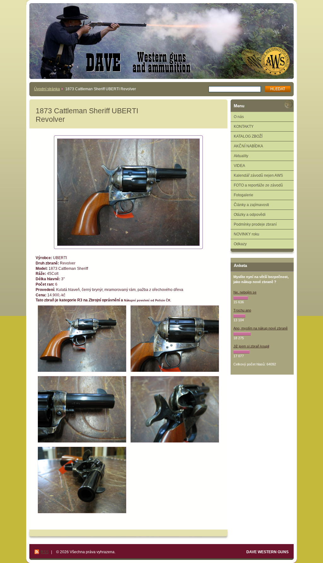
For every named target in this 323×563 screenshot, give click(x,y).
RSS (45, 552)
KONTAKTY (244, 126)
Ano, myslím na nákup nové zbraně (260, 328)
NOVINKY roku (246, 234)
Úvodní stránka (47, 89)
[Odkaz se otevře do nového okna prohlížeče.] (128, 192)
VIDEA (239, 165)
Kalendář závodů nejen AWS (258, 175)
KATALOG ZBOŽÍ (248, 136)
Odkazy (240, 244)
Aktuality (241, 156)
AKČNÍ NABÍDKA (248, 146)
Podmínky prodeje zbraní (255, 224)
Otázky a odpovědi (250, 214)
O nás (239, 117)
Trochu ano (242, 310)
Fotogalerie (243, 195)
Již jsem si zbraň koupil (251, 346)
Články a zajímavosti (251, 205)
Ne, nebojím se (244, 292)
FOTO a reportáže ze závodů (258, 185)
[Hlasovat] (240, 297)
